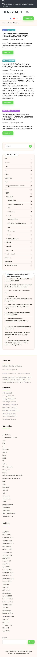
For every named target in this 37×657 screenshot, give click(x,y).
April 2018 (5, 631)
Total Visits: (6, 413)
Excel (6, 166)
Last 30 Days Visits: (9, 410)
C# (6, 159)
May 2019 (5, 622)
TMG (9, 235)
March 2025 (6, 546)
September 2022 (8, 578)
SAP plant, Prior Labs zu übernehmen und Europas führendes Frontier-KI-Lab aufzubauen (18, 307)
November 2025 (7, 538)
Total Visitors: (7, 416)
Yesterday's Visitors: (9, 405)
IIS (5, 170)
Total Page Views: (8, 419)
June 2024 (6, 558)
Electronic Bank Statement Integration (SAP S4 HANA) (15, 34)
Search (4, 638)
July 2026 (5, 532)
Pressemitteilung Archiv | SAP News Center (18, 275)
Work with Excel (13, 239)
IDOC (9, 216)
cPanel (7, 163)
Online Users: (6, 393)
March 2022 (6, 593)
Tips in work (9, 250)
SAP (4, 30)
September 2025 (8, 543)
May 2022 (5, 590)
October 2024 (7, 555)
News (6, 182)
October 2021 (7, 605)
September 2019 (8, 616)
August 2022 (6, 581)
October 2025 (7, 541)
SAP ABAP (11, 30)
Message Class (13, 219)
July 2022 (5, 584)
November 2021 (7, 602)
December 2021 (7, 599)
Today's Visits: (7, 396)
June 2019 (5, 619)
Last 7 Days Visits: (8, 407)
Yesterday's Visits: (8, 402)
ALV (9, 208)
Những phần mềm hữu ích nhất (15, 186)
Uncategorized (10, 254)
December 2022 (7, 573)
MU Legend (8, 178)
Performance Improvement (17, 223)
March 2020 (6, 610)
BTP (7, 193)
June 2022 (5, 587)
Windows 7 (8, 258)
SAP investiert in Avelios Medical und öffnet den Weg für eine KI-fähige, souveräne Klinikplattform (17, 343)
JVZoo (7, 174)
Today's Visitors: (8, 399)
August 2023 (6, 561)
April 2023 (6, 567)
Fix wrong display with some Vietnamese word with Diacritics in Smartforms (17, 116)
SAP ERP (9, 242)
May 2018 (5, 628)
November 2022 (7, 575)
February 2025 (7, 549)
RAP (9, 227)
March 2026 (6, 535)
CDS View (11, 212)
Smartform (15, 111)
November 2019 (7, 613)
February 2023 (7, 570)
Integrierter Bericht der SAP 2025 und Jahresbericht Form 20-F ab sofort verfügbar (17, 335)
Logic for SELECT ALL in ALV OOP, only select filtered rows (16, 65)
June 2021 (5, 608)
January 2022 (7, 596)
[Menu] (27, 12)
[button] (28, 18)
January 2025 (7, 552)
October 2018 (7, 625)
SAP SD (8, 246)
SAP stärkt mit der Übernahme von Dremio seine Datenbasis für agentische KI (18, 299)
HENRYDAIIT (12, 12)
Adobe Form (12, 200)
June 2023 (5, 564)
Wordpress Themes (11, 265)
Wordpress (8, 262)
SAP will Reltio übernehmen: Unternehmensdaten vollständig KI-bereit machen (17, 321)
